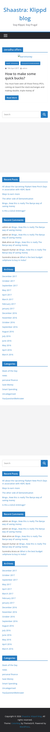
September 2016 (10, 327)
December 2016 (9, 313)
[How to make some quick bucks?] (25, 57)
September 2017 (10, 285)
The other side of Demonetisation (17, 198)
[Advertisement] (25, 147)
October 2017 (8, 281)
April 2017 (7, 294)
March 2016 (7, 354)
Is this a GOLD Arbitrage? (13, 210)
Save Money (7, 384)
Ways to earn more (11, 194)
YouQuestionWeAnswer (30, 63)
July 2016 (6, 336)
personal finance (10, 380)
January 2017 (8, 308)
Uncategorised (9, 394)
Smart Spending (12, 63)
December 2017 (9, 276)
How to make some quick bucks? (20, 75)
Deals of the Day (9, 371)
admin (24, 68)
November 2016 (9, 317)
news (4, 375)
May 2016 (6, 345)
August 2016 (8, 331)
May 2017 (6, 290)
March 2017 (7, 299)
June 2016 (6, 340)
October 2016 (8, 322)
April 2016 (7, 350)
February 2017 (9, 304)
